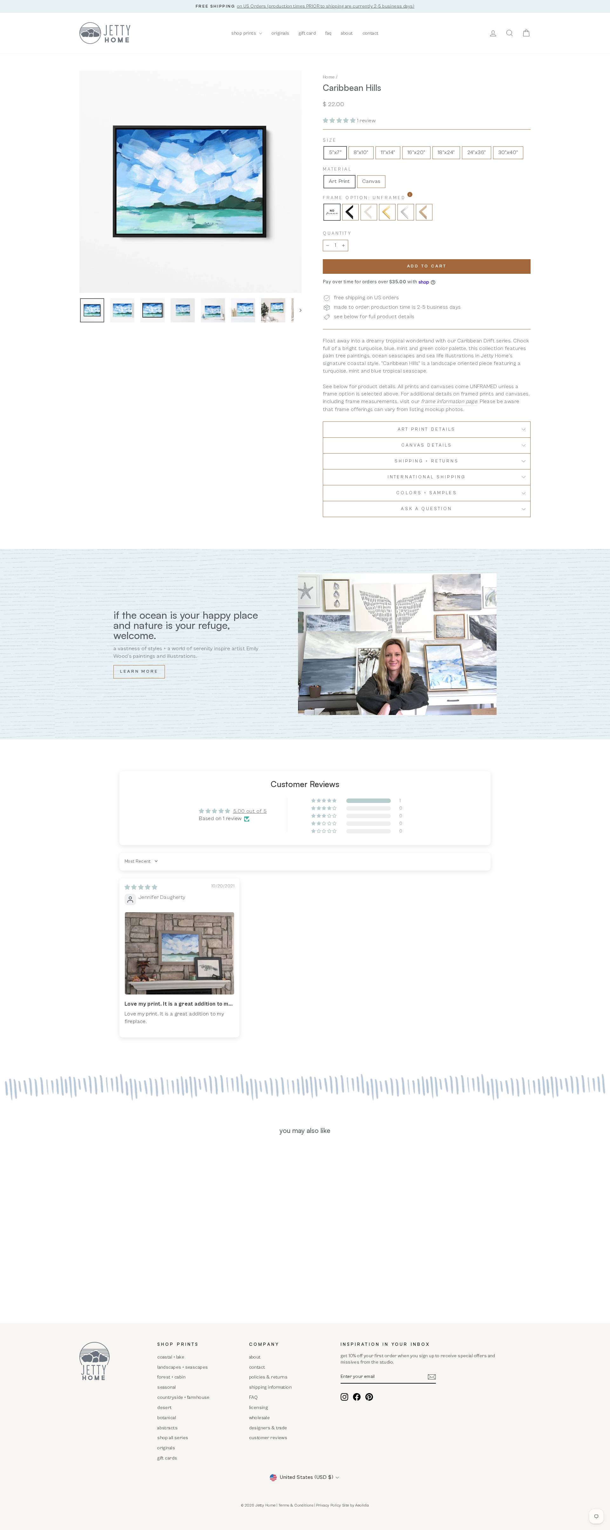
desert (164, 1407)
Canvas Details (426, 445)
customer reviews (268, 1437)
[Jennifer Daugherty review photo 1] (179, 953)
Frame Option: (381, 197)
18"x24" (446, 152)
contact (371, 33)
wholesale (259, 1417)
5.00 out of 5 (250, 811)
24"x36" (476, 152)
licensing (258, 1407)
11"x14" (388, 152)
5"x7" (335, 152)
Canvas (371, 181)
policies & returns (268, 1377)
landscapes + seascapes (182, 1367)
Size (330, 140)
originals (280, 33)
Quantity (337, 233)
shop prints (244, 33)
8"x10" (361, 152)
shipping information (270, 1387)
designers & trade (268, 1428)
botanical (166, 1417)
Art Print (339, 181)
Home (329, 77)
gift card (307, 33)
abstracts (167, 1428)
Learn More (139, 671)
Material (337, 169)
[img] (141, 887)
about (347, 33)
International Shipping (427, 477)
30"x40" (508, 152)
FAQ (253, 1397)
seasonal (166, 1387)
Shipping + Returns (427, 461)
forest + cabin (171, 1377)
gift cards (167, 1458)
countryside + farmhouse (183, 1397)
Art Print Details (427, 429)
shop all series (172, 1437)
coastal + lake (170, 1357)
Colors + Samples (426, 492)
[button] (340, 121)
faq (328, 33)
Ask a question (426, 508)
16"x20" (416, 152)
